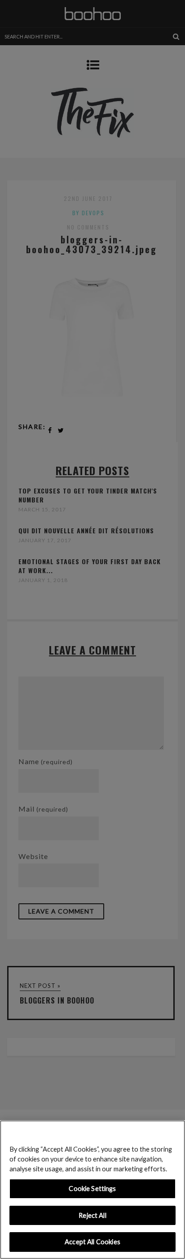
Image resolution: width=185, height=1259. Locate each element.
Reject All (92, 1215)
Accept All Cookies (92, 1242)
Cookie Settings (92, 1188)
